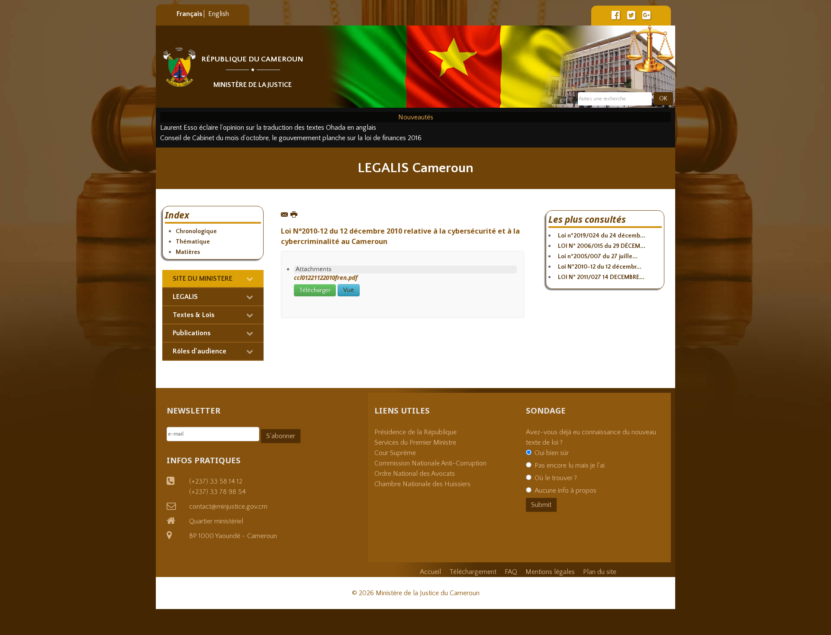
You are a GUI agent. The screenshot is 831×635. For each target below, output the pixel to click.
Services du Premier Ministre (415, 442)
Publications (191, 333)
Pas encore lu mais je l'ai (570, 465)
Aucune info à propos (565, 490)
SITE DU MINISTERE (202, 278)
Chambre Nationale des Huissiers (422, 484)
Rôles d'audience (199, 351)
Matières (188, 252)
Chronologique (196, 231)
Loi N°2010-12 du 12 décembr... (599, 266)
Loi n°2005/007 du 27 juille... (598, 256)
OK (663, 98)
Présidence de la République (415, 432)
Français (190, 14)
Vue (348, 290)
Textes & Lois (193, 315)
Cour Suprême (395, 453)
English (218, 14)
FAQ (511, 572)
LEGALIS (185, 297)
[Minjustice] (179, 67)
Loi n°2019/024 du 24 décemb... (601, 235)
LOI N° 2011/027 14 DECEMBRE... (601, 277)
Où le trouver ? (556, 478)
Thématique (193, 241)
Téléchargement (472, 572)
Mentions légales (550, 572)
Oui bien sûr (552, 453)
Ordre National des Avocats (414, 474)
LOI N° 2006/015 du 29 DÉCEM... (601, 246)
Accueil (430, 572)
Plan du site (599, 572)
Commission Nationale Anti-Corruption (430, 463)
